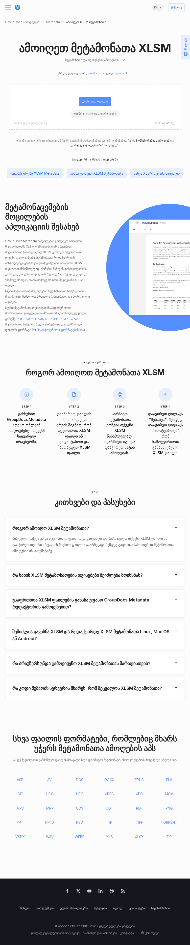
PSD (79, 822)
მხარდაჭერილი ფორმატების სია (60, 330)
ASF (20, 780)
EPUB (39, 319)
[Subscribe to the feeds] (123, 892)
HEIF (79, 794)
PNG (169, 808)
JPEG (68, 319)
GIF (20, 794)
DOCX (28, 319)
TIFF (139, 822)
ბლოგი (118, 908)
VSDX (20, 837)
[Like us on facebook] (67, 892)
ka (156, 7)
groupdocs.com (95, 73)
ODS (79, 808)
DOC (80, 780)
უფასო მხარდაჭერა (74, 908)
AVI (76, 319)
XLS (109, 837)
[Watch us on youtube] (89, 892)
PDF (20, 319)
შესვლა (176, 8)
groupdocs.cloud (121, 73)
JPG (139, 794)
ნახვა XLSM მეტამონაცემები (157, 173)
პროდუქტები (45, 908)
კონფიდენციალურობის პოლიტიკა (94, 145)
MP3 (20, 808)
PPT (20, 822)
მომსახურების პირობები (100, 933)
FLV (169, 780)
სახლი (24, 908)
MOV (169, 794)
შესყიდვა (100, 908)
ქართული (152, 933)
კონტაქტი (127, 933)
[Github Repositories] (112, 892)
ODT (109, 808)
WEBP (80, 837)
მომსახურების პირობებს (152, 140)
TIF (109, 822)
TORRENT (169, 822)
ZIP (169, 837)
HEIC (50, 794)
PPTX (58, 319)
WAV (50, 837)
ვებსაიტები (137, 908)
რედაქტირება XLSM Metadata (35, 173)
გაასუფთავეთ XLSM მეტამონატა (96, 173)
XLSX (48, 319)
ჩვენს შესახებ (160, 908)
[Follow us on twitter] (78, 892)
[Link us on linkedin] (100, 892)
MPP (50, 808)
